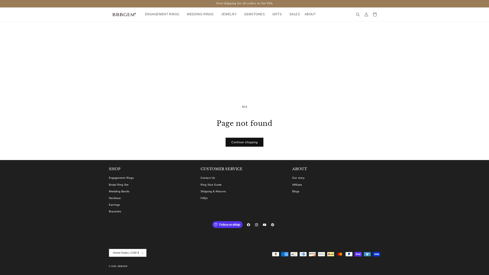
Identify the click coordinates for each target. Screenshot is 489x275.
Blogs (296, 191)
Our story (298, 177)
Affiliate (297, 184)
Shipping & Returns (213, 191)
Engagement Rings (121, 177)
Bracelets (115, 211)
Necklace (115, 198)
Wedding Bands (119, 191)
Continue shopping (244, 142)
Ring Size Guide (211, 184)
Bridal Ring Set (119, 184)
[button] (164, 14)
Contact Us (208, 177)
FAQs (204, 198)
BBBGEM (122, 266)
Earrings (114, 204)
